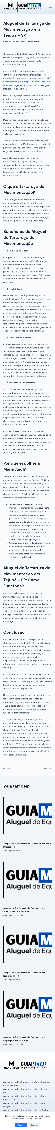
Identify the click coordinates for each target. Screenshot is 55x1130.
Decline (34, 1125)
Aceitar (21, 1125)
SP (32, 42)
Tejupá (37, 42)
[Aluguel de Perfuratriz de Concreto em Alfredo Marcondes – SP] (27, 880)
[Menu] (50, 7)
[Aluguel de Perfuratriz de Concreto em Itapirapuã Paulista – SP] (27, 1009)
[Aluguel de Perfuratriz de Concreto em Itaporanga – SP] (27, 945)
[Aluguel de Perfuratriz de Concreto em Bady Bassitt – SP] (27, 816)
